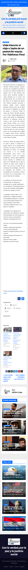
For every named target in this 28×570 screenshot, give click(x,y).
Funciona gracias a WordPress (9, 561)
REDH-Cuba (13, 59)
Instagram (22, 566)
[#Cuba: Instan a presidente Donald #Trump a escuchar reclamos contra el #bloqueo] (7, 353)
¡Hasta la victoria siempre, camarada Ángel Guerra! (12, 429)
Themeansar (14, 563)
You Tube (16, 566)
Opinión (6, 470)
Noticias (6, 521)
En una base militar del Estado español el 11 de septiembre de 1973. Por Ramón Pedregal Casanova (7, 337)
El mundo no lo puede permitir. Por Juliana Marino (13, 492)
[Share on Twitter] (22, 299)
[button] (22, 33)
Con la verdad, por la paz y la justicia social (14, 551)
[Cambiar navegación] (13, 33)
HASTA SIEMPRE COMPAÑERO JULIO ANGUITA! (19, 377)
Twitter (11, 566)
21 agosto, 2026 (10, 477)
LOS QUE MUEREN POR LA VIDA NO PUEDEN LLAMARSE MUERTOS (14, 446)
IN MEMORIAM (6, 42)
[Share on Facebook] (19, 299)
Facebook (6, 566)
